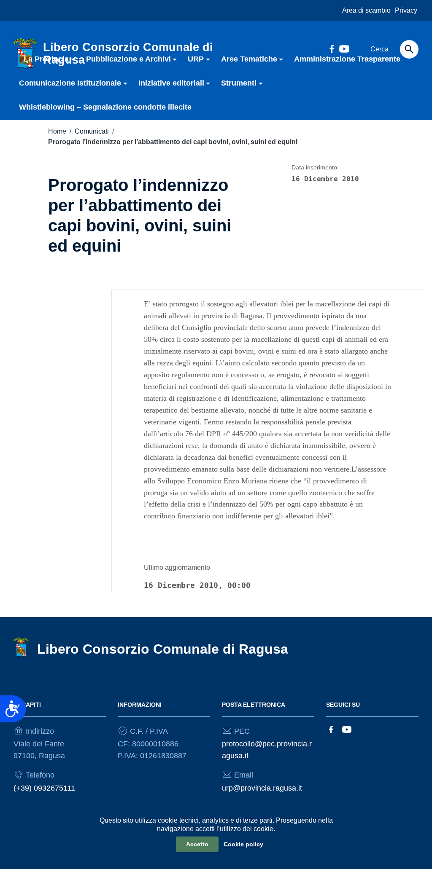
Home (57, 131)
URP (196, 59)
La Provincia (46, 59)
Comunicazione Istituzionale (70, 83)
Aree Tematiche (249, 59)
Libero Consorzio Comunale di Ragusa (162, 649)
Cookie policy (243, 844)
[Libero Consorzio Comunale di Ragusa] (21, 647)
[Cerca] (409, 49)
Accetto (197, 844)
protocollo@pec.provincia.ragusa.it (267, 750)
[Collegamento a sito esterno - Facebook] (331, 729)
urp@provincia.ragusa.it (262, 788)
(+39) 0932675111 (44, 788)
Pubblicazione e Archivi (128, 59)
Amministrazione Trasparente (347, 59)
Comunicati (92, 131)
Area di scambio (366, 10)
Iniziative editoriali (171, 83)
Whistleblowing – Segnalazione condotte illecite (105, 107)
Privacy (406, 10)
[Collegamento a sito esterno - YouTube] (347, 729)
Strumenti (238, 83)
